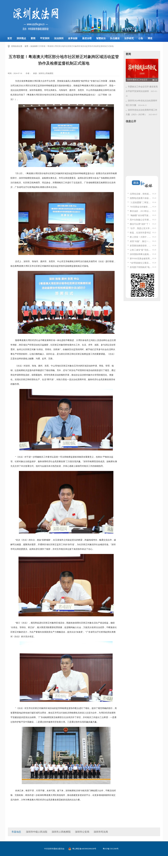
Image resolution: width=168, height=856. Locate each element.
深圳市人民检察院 (61, 832)
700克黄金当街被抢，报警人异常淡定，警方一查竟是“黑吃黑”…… (141, 207)
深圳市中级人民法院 (36, 832)
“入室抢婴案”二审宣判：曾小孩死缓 (141, 202)
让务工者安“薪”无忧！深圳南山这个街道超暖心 (141, 250)
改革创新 (73, 38)
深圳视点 (21, 38)
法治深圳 (59, 38)
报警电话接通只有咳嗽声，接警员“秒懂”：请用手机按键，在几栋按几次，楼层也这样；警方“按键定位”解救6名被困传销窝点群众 (141, 198)
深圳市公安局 (82, 832)
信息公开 (131, 121)
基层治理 (87, 38)
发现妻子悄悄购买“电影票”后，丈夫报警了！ (141, 267)
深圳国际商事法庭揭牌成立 (141, 254)
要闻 (33, 38)
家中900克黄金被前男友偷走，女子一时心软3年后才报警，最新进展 (141, 258)
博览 (150, 38)
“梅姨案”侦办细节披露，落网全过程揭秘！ (141, 215)
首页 (9, 38)
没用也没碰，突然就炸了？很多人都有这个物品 (141, 194)
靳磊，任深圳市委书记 (140, 233)
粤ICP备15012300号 (111, 849)
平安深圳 (44, 38)
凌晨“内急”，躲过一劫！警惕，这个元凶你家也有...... (141, 241)
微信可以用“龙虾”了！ (140, 224)
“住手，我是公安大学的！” (141, 228)
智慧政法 (101, 38)
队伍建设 (115, 38)
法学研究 (129, 38)
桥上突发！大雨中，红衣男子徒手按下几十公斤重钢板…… (141, 237)
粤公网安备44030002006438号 (84, 849)
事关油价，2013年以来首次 (141, 211)
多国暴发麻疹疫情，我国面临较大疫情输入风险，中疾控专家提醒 (141, 245)
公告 (140, 38)
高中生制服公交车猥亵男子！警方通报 (141, 220)
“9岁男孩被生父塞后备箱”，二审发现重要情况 (141, 263)
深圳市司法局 (101, 832)
